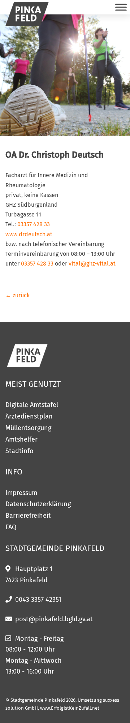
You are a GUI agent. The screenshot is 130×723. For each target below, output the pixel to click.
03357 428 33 (33, 224)
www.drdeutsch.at (28, 234)
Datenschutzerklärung (38, 504)
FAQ (10, 527)
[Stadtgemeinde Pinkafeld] (27, 14)
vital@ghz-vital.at (92, 263)
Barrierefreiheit (28, 516)
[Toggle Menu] (121, 7)
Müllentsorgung (28, 428)
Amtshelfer (21, 439)
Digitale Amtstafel (31, 405)
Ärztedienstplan (29, 416)
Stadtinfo (19, 451)
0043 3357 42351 (38, 600)
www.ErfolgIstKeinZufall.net (69, 708)
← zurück (17, 295)
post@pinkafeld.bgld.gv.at (54, 619)
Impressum (21, 493)
